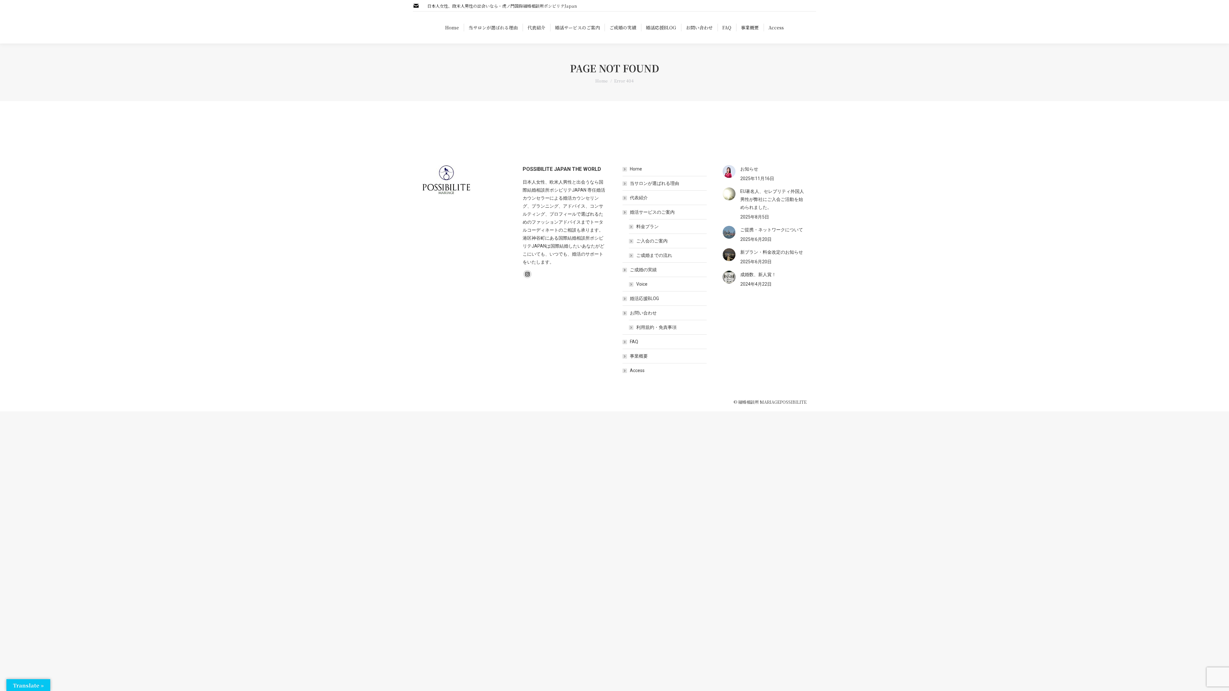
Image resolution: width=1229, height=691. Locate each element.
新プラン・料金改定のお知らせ (771, 252)
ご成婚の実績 (643, 269)
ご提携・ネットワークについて (771, 229)
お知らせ (749, 168)
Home (636, 168)
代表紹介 (639, 197)
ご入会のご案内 (652, 240)
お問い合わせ (643, 312)
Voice (641, 284)
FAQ (634, 341)
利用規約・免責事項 (656, 327)
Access (637, 370)
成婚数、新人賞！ (758, 274)
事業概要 (639, 356)
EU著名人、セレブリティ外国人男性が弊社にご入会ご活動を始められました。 (772, 199)
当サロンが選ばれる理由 (654, 183)
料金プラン (647, 226)
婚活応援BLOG (644, 298)
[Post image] (729, 171)
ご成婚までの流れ (654, 255)
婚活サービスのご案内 (652, 212)
